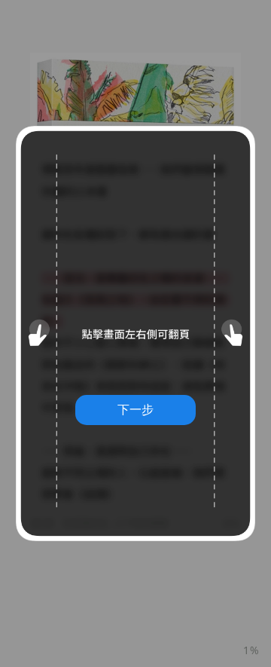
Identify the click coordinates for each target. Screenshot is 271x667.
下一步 (135, 409)
